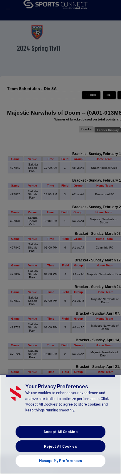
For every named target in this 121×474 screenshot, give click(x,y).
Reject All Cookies (60, 446)
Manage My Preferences (60, 460)
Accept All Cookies (60, 431)
